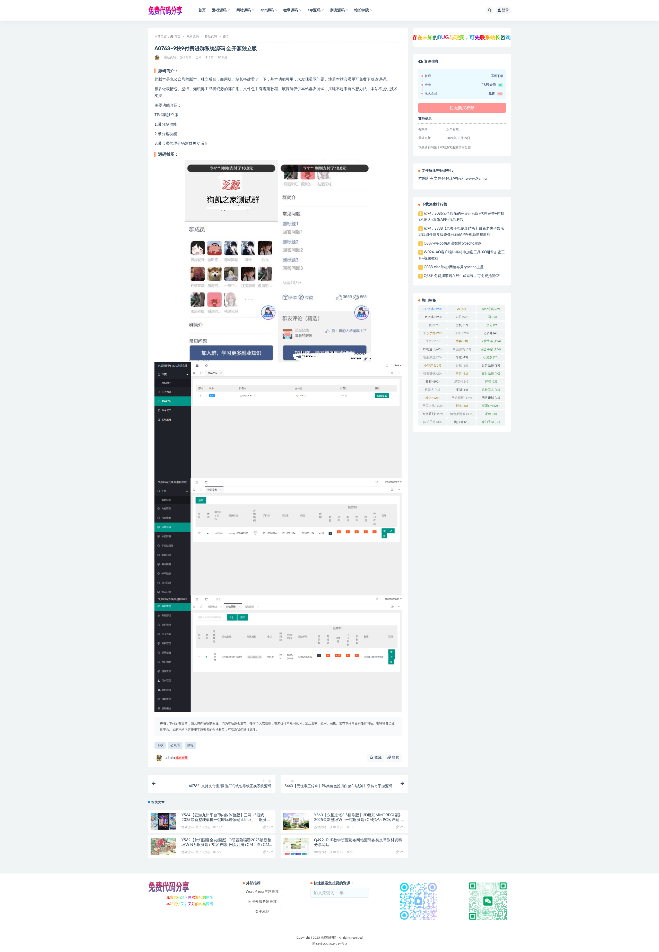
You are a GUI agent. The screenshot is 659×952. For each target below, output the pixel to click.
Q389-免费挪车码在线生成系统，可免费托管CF (462, 276)
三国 (491, 316)
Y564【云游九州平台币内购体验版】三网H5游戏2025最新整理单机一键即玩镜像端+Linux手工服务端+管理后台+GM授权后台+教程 (225, 819)
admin (176, 758)
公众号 (175, 745)
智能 (491, 381)
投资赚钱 (432, 373)
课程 (491, 414)
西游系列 (432, 414)
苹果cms (490, 405)
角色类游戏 (461, 414)
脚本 (462, 405)
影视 (462, 365)
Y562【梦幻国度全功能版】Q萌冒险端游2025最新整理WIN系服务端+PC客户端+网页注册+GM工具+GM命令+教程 (226, 844)
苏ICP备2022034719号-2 (329, 943)
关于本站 (262, 912)
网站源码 (192, 36)
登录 (505, 10)
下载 (160, 745)
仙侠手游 (432, 333)
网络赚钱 (491, 397)
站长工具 (491, 389)
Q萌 (461, 316)
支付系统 (491, 373)
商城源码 (462, 349)
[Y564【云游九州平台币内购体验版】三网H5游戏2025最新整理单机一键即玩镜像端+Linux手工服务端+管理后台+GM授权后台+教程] (163, 821)
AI (461, 308)
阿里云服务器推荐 (262, 902)
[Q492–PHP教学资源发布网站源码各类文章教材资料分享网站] (296, 846)
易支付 (461, 381)
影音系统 (491, 365)
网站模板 (462, 397)
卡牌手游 (491, 341)
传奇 (462, 333)
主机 (462, 325)
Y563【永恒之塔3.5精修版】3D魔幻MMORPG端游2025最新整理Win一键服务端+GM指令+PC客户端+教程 (359, 819)
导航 (462, 357)
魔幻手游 (491, 421)
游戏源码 (187, 827)
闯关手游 (432, 421)
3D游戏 (432, 308)
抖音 (462, 373)
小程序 (432, 365)
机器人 (432, 389)
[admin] (157, 57)
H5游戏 (432, 316)
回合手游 (491, 349)
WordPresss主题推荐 (262, 892)
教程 (190, 745)
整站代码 (211, 36)
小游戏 (490, 357)
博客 (462, 341)
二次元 (490, 325)
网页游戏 (432, 405)
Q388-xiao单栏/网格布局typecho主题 (454, 267)
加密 (432, 341)
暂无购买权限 (462, 108)
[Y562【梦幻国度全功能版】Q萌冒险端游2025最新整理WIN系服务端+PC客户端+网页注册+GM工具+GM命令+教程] (163, 846)
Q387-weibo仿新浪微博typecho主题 (453, 243)
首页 (202, 10)
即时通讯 (432, 349)
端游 (432, 397)
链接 (395, 757)
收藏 (378, 757)
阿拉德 (461, 421)
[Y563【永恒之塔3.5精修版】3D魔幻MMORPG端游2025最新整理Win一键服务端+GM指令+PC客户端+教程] (296, 821)
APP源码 (491, 308)
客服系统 (432, 357)
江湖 (462, 389)
